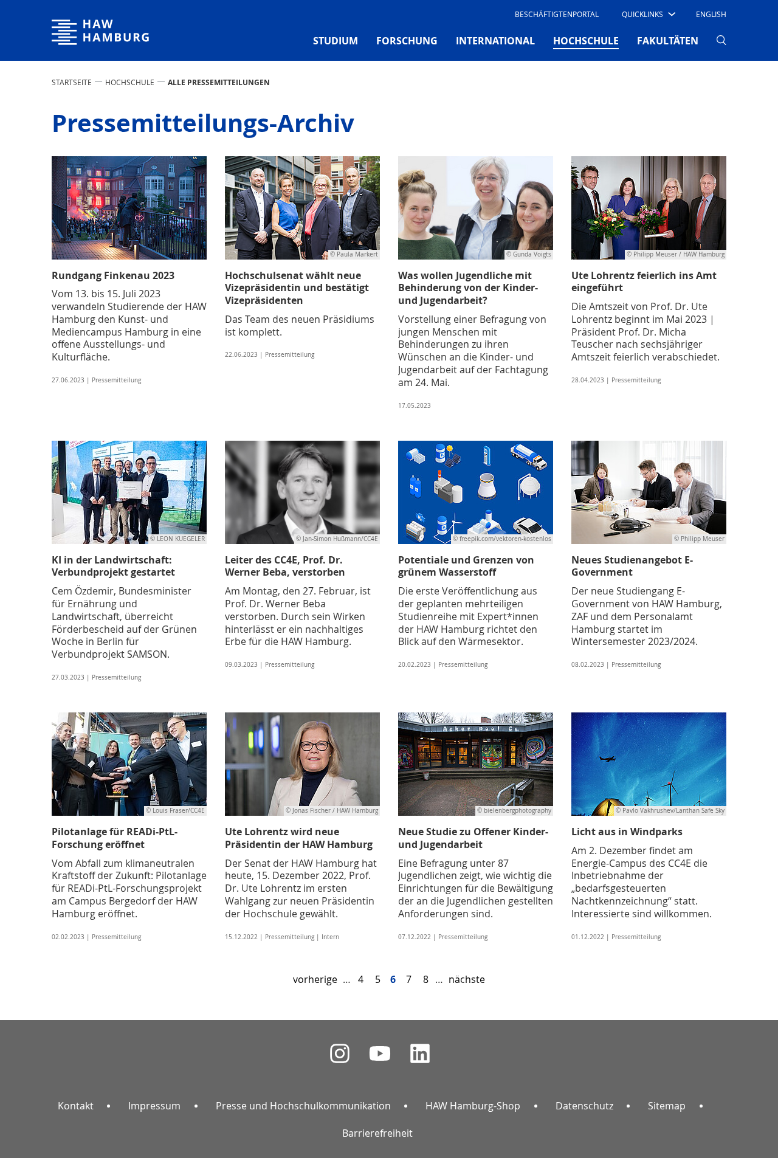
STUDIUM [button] (335, 40)
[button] (647, 14)
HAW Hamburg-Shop (472, 1105)
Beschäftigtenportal (557, 14)
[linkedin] (420, 1054)
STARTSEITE (72, 82)
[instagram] (340, 1054)
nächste (467, 979)
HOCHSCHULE (129, 82)
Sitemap (667, 1105)
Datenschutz (584, 1105)
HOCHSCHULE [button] (586, 40)
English (711, 14)
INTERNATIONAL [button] (495, 40)
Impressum (154, 1105)
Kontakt (76, 1105)
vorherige (315, 979)
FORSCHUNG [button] (407, 40)
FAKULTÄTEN (667, 40)
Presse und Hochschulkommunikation (303, 1105)
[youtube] (380, 1054)
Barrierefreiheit (377, 1133)
